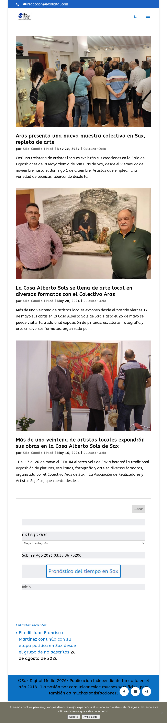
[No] (162, 713)
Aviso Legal (91, 716)
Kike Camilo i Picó (38, 149)
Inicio (26, 587)
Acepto (73, 716)
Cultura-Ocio (95, 149)
